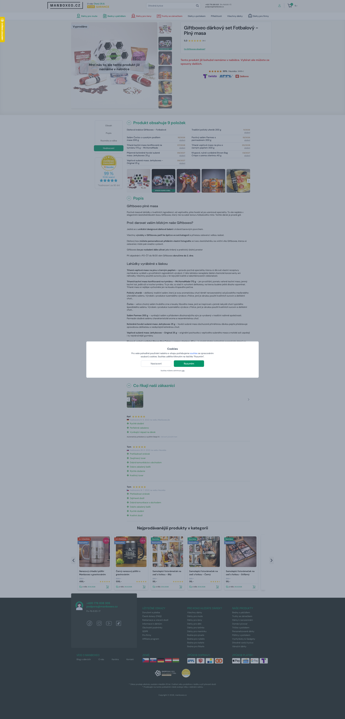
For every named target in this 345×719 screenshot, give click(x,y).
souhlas (194, 353)
